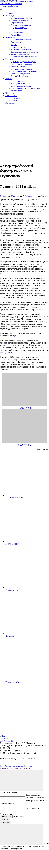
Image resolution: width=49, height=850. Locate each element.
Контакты (10, 103)
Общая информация (20, 20)
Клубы (14, 44)
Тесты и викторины (20, 54)
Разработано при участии (16, 766)
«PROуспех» (6, 352)
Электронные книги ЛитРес (24, 71)
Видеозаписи (17, 98)
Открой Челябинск (19, 76)
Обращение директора (21, 18)
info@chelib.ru (6, 741)
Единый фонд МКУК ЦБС (23, 61)
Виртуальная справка (21, 49)
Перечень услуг (18, 81)
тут (14, 336)
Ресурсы (9, 59)
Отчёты (14, 30)
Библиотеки (16, 42)
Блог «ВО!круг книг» (21, 74)
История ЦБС (17, 32)
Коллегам (9, 93)
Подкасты (15, 100)
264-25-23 (4, 738)
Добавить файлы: (8, 814)
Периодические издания (22, 69)
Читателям (10, 37)
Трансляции (11, 95)
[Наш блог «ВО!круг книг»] (11, 756)
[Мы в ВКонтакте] (1, 756)
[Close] (21, 780)
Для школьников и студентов (24, 52)
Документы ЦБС (19, 27)
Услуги (8, 78)
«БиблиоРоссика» (19, 66)
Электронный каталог (21, 83)
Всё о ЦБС (10, 15)
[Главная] (3, 736)
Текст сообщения (31, 809)
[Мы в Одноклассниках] (5, 756)
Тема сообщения (33, 795)
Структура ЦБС (18, 23)
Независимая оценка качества (25, 57)
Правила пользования (21, 25)
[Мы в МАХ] (8, 756)
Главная (9, 13)
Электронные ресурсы (21, 64)
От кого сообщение (35, 798)
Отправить (5, 822)
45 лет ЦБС (16, 35)
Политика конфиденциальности (15, 768)
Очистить (5, 819)
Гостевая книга (18, 47)
